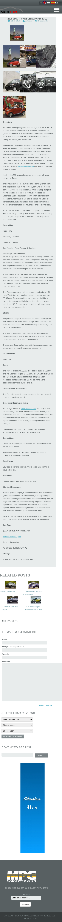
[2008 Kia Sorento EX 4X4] (10, 585)
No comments (42, 21)
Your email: (26, 894)
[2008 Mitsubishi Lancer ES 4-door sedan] (33, 585)
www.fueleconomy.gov (12, 537)
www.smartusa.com (26, 166)
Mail (13, 647)
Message (6, 661)
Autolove (28, 21)
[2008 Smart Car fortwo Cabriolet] (17, 33)
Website (5, 654)
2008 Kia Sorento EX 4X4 (9, 592)
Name (5, 639)
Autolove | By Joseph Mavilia (17, 916)
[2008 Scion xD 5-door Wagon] (12, 600)
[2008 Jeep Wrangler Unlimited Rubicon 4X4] (35, 600)
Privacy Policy (31, 918)
